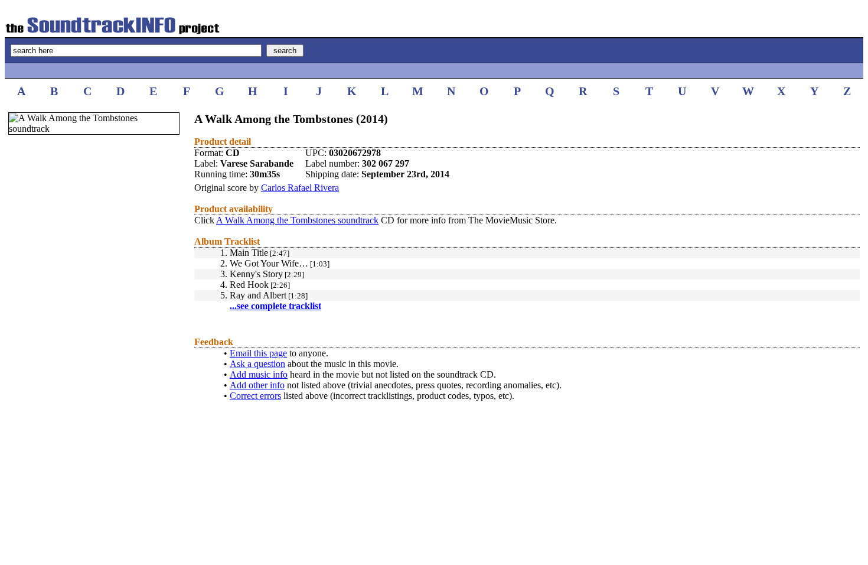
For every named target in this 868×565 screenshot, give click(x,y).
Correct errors (255, 396)
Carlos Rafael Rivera (300, 188)
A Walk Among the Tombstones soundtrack (297, 220)
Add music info (259, 374)
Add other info (257, 385)
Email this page (258, 353)
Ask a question (257, 364)
